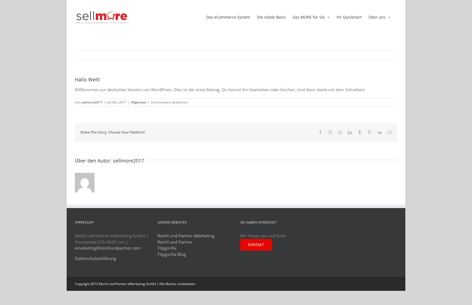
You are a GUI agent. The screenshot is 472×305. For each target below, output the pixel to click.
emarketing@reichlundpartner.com (108, 248)
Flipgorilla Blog (172, 254)
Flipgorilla (167, 248)
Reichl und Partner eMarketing (186, 235)
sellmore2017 (91, 102)
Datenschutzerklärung (95, 258)
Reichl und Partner (175, 242)
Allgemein (138, 102)
